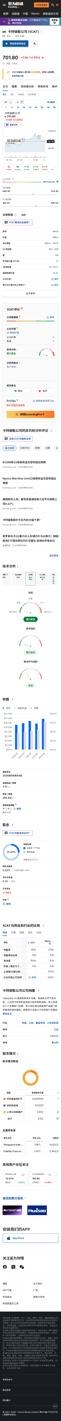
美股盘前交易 (50, 13)
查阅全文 (7, 1013)
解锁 (34, 977)
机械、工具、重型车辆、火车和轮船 (40, 1022)
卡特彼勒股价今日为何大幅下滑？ (22, 520)
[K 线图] (6, 102)
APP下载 (7, 1290)
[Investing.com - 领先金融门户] (15, 5)
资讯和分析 (27, 86)
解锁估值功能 (49, 182)
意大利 (55, 1042)
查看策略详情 (18, 76)
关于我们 (37, 1283)
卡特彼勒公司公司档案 (19, 990)
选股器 (16, 13)
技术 (54, 86)
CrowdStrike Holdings (42, 1174)
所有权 (21, 94)
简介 (12, 94)
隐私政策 (6, 1390)
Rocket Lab (10, 1174)
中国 (25, 13)
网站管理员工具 (11, 1303)
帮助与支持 (39, 1296)
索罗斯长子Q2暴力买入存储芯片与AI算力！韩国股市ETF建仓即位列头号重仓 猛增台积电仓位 (30, 538)
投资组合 (7, 1296)
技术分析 (9, 566)
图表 (14, 86)
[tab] (18, 579)
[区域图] (10, 102)
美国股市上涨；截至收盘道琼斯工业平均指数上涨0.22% (30, 501)
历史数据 (32, 94)
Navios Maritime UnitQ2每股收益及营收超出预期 (29, 481)
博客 (5, 1283)
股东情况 (9, 1054)
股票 (5, 13)
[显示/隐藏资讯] (22, 102)
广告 (35, 1290)
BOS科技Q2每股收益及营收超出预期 (24, 462)
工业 (56, 1029)
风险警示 (6, 1400)
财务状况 (43, 86)
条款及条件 (7, 1379)
